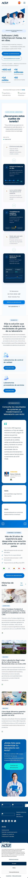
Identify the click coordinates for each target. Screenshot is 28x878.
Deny (14, 868)
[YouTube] (6, 821)
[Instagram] (3, 821)
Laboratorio (6, 605)
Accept (14, 863)
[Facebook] (12, 821)
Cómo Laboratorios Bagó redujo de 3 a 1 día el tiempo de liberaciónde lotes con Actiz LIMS (14, 662)
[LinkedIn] (9, 821)
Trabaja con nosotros (8, 834)
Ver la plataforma (13, 306)
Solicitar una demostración (9, 832)
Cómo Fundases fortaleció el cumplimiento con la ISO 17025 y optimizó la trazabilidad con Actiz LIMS (14, 611)
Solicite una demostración (14, 302)
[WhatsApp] (15, 821)
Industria (5, 657)
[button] (20, 3)
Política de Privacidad (16, 875)
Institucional (5, 830)
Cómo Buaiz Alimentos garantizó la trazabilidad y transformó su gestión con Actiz (13, 713)
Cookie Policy (9, 875)
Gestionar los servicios (13, 859)
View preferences (14, 872)
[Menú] (24, 3)
